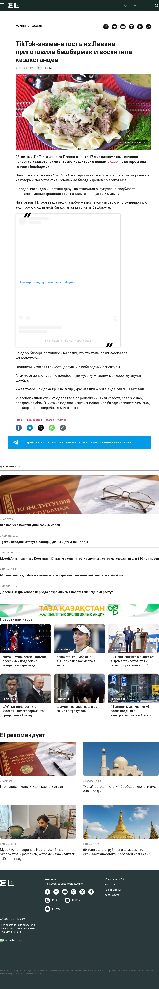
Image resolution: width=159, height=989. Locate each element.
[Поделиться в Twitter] (41, 428)
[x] (140, 26)
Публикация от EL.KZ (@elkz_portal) (68, 340)
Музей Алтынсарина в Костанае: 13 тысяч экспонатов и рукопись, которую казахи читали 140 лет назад (79, 558)
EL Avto (56, 908)
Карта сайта (112, 894)
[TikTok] (148, 26)
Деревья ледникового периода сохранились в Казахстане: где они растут (56, 592)
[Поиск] (156, 5)
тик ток (62, 419)
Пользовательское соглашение (64, 883)
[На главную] (13, 6)
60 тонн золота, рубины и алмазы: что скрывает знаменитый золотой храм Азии (61, 575)
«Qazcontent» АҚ (114, 879)
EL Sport (57, 900)
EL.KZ (48, 67)
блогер (50, 419)
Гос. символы (113, 889)
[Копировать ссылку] (63, 428)
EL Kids (76, 900)
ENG (145, 5)
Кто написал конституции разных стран (30, 525)
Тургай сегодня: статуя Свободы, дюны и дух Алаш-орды (44, 542)
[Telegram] (114, 26)
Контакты (50, 879)
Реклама (110, 884)
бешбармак (34, 419)
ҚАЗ (126, 5)
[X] (82, 892)
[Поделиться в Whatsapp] (52, 428)
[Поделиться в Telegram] (30, 428)
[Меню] (2, 5)
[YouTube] (123, 26)
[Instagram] (131, 26)
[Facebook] (106, 26)
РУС (135, 5)
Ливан (20, 419)
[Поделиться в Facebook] (19, 428)
